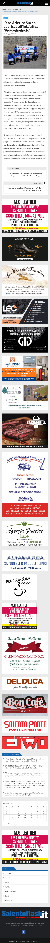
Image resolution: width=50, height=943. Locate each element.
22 (37, 815)
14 (31, 813)
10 (6, 813)
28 (31, 818)
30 (43, 818)
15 (37, 813)
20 (25, 815)
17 (6, 815)
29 (37, 818)
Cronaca (8, 873)
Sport (6, 18)
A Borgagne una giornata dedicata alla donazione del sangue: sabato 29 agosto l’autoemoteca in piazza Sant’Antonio (24, 775)
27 (25, 818)
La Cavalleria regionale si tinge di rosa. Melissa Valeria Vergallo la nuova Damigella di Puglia (24, 794)
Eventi (7, 878)
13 (25, 813)
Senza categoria (10, 891)
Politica (7, 887)
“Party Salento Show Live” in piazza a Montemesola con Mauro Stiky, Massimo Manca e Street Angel (24, 760)
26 (19, 818)
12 (19, 813)
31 (6, 820)
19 (19, 815)
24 (6, 818)
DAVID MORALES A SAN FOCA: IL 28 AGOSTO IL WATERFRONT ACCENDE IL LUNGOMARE (23, 767)
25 (12, 818)
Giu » (10, 824)
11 (12, 813)
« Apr (5, 824)
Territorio (8, 900)
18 (12, 815)
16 (43, 813)
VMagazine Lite (36, 941)
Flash (7, 882)
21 (31, 815)
